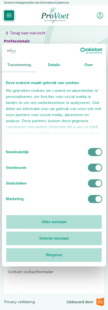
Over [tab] (88, 65)
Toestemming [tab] (19, 65)
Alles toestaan (54, 222)
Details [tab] (54, 65)
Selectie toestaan (54, 238)
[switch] (95, 168)
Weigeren (54, 255)
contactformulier (38, 272)
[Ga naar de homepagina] (55, 15)
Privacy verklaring (19, 302)
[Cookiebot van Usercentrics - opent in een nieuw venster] (80, 50)
